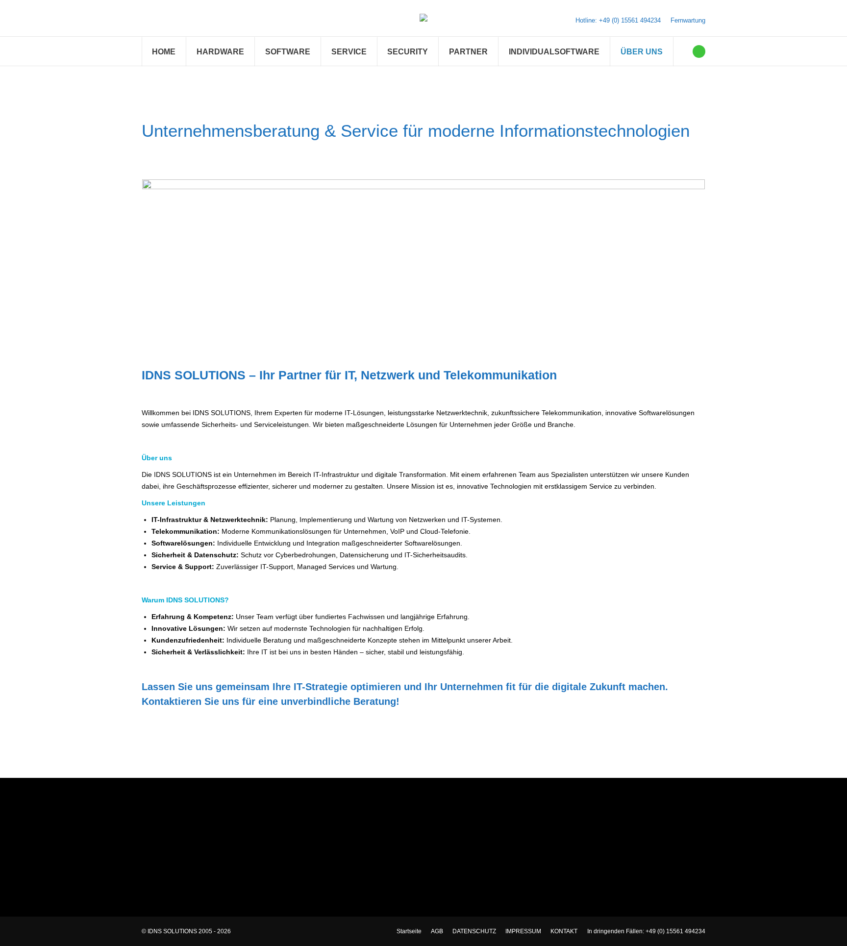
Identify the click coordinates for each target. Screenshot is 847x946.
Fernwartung (688, 20)
